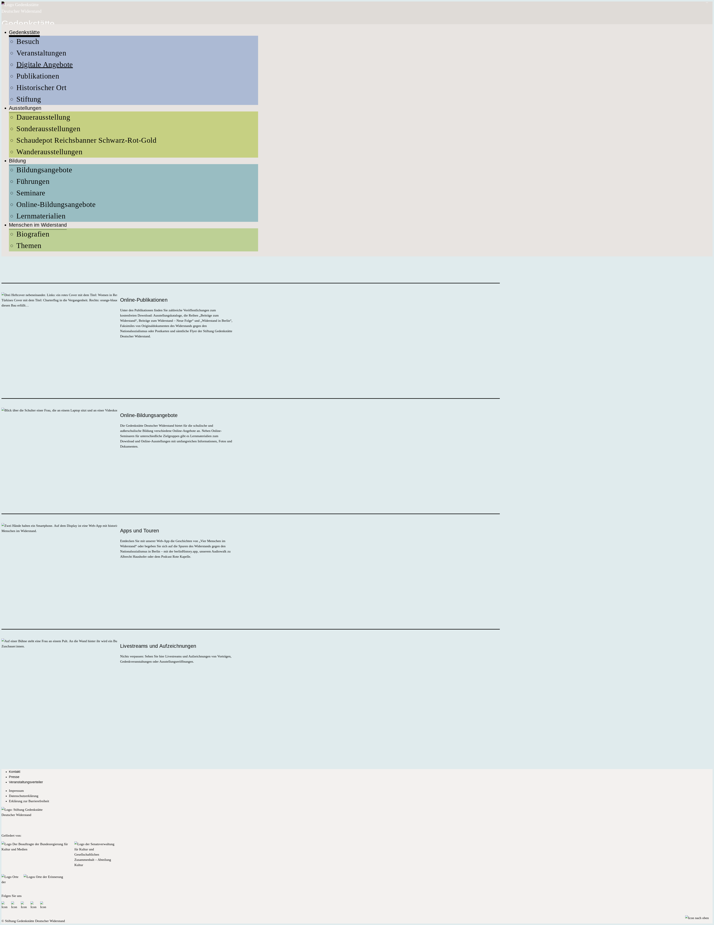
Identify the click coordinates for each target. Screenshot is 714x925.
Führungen (33, 181)
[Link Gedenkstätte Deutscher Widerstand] (21, 11)
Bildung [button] (17, 161)
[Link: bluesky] (14, 904)
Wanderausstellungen (49, 152)
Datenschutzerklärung (23, 796)
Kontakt (14, 772)
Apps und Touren (139, 530)
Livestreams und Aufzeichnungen (158, 646)
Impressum (16, 791)
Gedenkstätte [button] (24, 32)
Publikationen (37, 76)
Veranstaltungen (41, 53)
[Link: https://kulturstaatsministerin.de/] (36, 856)
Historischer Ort (41, 87)
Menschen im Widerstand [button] (38, 225)
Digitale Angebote (44, 64)
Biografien (32, 234)
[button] (697, 918)
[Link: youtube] (33, 904)
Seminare (30, 193)
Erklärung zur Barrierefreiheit (29, 801)
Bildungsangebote (44, 170)
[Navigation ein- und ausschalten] (707, 2)
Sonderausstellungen (48, 128)
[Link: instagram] (24, 904)
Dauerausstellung (43, 117)
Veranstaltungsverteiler (26, 782)
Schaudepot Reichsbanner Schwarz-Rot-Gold (86, 140)
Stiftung (28, 99)
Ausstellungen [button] (25, 108)
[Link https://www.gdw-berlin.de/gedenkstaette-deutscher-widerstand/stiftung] (22, 818)
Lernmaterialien (41, 216)
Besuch (27, 41)
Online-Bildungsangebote (56, 204)
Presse (14, 777)
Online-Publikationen (144, 300)
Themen (28, 245)
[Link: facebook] (4, 904)
